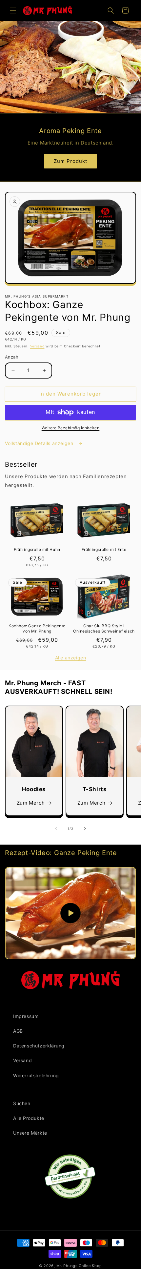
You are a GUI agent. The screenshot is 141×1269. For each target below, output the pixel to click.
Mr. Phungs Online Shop (79, 1265)
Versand (37, 346)
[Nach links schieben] (56, 828)
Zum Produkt (70, 161)
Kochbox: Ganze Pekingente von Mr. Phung (37, 628)
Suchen (21, 1103)
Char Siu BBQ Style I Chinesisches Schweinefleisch (104, 628)
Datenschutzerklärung (39, 1045)
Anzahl (12, 357)
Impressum (25, 1016)
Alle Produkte (28, 1118)
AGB (18, 1031)
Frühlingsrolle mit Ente (104, 549)
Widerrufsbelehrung (36, 1075)
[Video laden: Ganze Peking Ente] (70, 913)
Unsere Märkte (30, 1133)
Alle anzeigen (70, 657)
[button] (13, 10)
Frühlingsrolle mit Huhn (37, 549)
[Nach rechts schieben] (85, 828)
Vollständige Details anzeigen (40, 443)
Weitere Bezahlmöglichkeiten (71, 427)
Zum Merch (31, 803)
